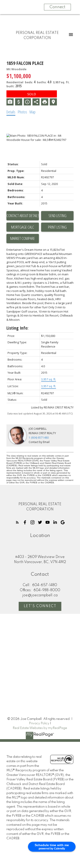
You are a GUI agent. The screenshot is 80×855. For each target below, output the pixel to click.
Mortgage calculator (22, 227)
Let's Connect (40, 606)
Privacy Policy (39, 723)
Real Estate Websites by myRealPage (40, 728)
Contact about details (22, 215)
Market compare (22, 238)
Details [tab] (10, 112)
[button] (17, 522)
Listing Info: (17, 328)
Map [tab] (33, 112)
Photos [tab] (22, 112)
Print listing (57, 227)
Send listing (57, 215)
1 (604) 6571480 (39, 437)
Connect (57, 7)
